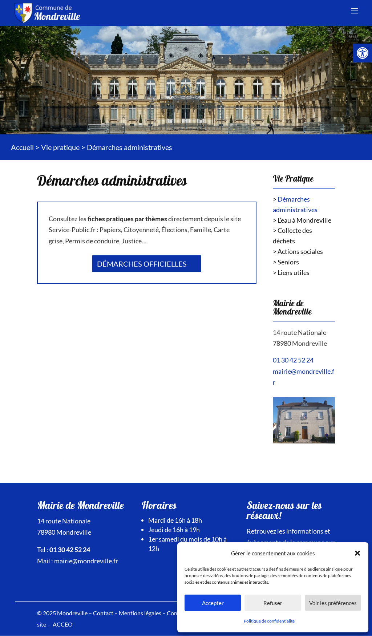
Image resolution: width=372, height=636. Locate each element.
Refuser (272, 603)
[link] (362, 53)
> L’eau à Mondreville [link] (302, 220)
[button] (357, 553)
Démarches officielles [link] (142, 263)
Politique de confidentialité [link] (269, 621)
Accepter (213, 603)
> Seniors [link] (286, 262)
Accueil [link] (22, 147)
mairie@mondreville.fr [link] (86, 561)
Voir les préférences (333, 603)
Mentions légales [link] (140, 612)
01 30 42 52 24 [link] (293, 360)
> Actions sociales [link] (298, 251)
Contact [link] (103, 612)
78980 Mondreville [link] (300, 343)
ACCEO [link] (63, 624)
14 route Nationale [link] (299, 332)
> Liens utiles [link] (291, 272)
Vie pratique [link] (60, 147)
